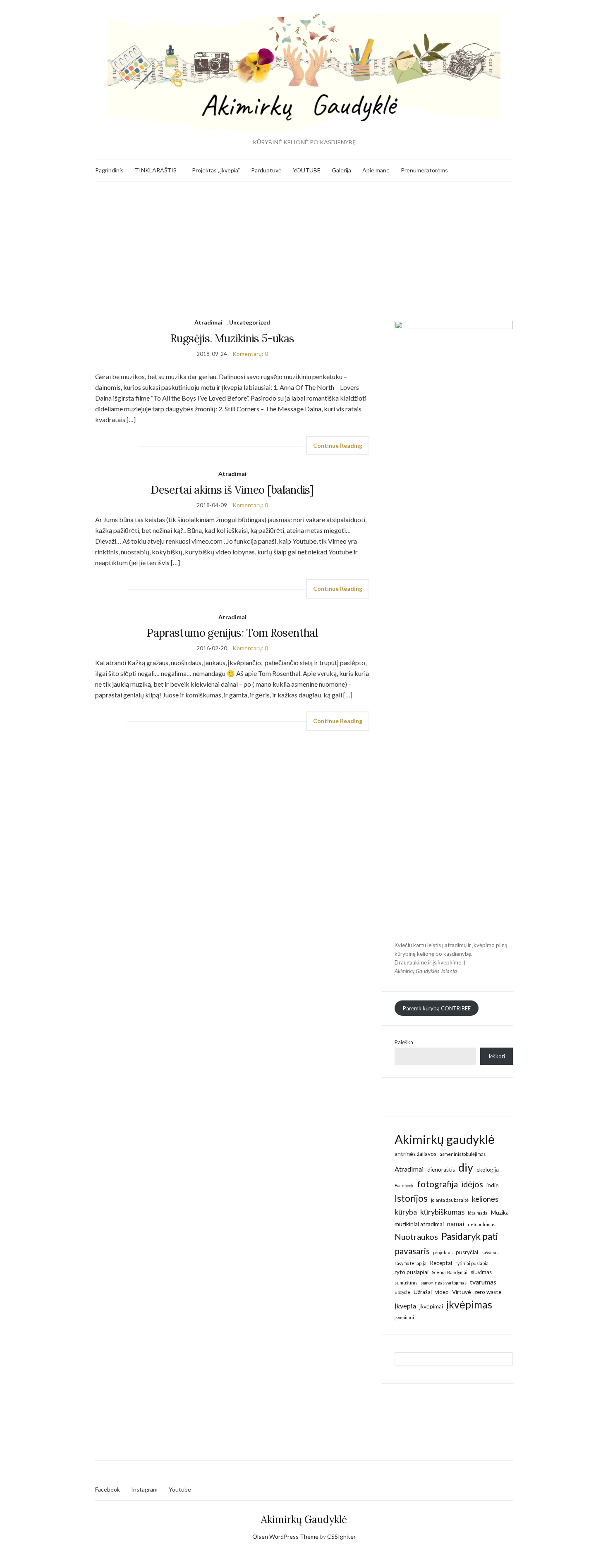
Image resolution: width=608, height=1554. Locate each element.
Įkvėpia (405, 1306)
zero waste (487, 1292)
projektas (442, 1252)
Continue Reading (337, 445)
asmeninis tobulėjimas (463, 1154)
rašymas (489, 1252)
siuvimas (481, 1272)
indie (492, 1185)
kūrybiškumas (442, 1211)
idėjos (472, 1184)
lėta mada (478, 1212)
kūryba (406, 1211)
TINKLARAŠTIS (156, 170)
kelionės (485, 1198)
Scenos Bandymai (449, 1272)
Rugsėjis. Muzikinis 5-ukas (232, 338)
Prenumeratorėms (424, 170)
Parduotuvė (266, 170)
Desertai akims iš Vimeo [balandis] (232, 490)
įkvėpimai (431, 1306)
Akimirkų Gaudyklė (304, 1519)
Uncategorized (249, 322)
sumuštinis (406, 1282)
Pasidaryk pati (469, 1236)
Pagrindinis (109, 170)
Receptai (441, 1263)
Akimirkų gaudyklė (445, 1139)
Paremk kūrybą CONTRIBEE (437, 1008)
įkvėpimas (469, 1305)
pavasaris (412, 1251)
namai (455, 1223)
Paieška (404, 1042)
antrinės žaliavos (415, 1154)
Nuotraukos (416, 1236)
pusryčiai (467, 1252)
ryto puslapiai (411, 1272)
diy (465, 1167)
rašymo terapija (410, 1263)
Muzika (500, 1212)
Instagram (144, 1489)
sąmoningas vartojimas (444, 1282)
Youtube (180, 1489)
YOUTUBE (307, 170)
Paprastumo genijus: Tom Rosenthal (232, 633)
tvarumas (483, 1282)
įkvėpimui (404, 1317)
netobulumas (481, 1224)
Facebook (404, 1185)
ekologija (487, 1169)
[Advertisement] (304, 243)
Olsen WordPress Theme (285, 1536)
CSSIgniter (341, 1536)
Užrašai (423, 1292)
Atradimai (208, 322)
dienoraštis (441, 1169)
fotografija (437, 1184)
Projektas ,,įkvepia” (216, 170)
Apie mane (376, 170)
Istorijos (411, 1198)
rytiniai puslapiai (472, 1263)
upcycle (402, 1292)
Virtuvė (461, 1292)
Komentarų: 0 (250, 353)
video (442, 1292)
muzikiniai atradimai (419, 1224)
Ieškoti (496, 1056)
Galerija (341, 170)
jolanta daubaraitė (450, 1200)
